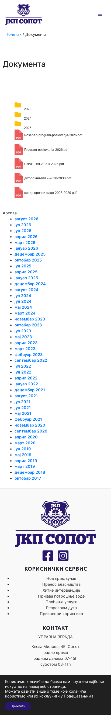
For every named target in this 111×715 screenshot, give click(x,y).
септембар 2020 (31, 431)
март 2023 (25, 348)
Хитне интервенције (61, 590)
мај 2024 (23, 307)
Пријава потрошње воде (61, 596)
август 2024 (27, 289)
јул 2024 (23, 295)
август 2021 (26, 395)
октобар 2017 (28, 478)
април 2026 (26, 236)
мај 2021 (23, 413)
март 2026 (25, 242)
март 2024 (25, 313)
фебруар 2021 (28, 419)
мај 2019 (23, 454)
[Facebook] (48, 556)
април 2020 (26, 437)
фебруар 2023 (29, 354)
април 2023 (26, 342)
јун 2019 (23, 449)
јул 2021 (22, 401)
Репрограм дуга (61, 607)
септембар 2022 (31, 360)
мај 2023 (23, 336)
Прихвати (18, 706)
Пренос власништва (61, 584)
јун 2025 (23, 266)
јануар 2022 (26, 384)
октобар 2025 (28, 260)
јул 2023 (23, 331)
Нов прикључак (61, 578)
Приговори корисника (61, 613)
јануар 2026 (26, 248)
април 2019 (26, 460)
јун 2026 (23, 230)
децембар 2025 (30, 254)
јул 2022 (23, 366)
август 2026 (26, 219)
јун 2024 (23, 301)
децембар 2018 (30, 472)
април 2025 (26, 272)
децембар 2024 (30, 283)
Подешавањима (78, 696)
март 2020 (25, 443)
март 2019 (25, 466)
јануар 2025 (26, 277)
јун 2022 (23, 372)
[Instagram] (63, 556)
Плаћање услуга (61, 601)
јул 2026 (23, 224)
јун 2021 (23, 407)
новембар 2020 (30, 425)
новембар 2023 (30, 319)
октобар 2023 (28, 325)
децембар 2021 (30, 390)
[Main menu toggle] (100, 14)
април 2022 (26, 378)
